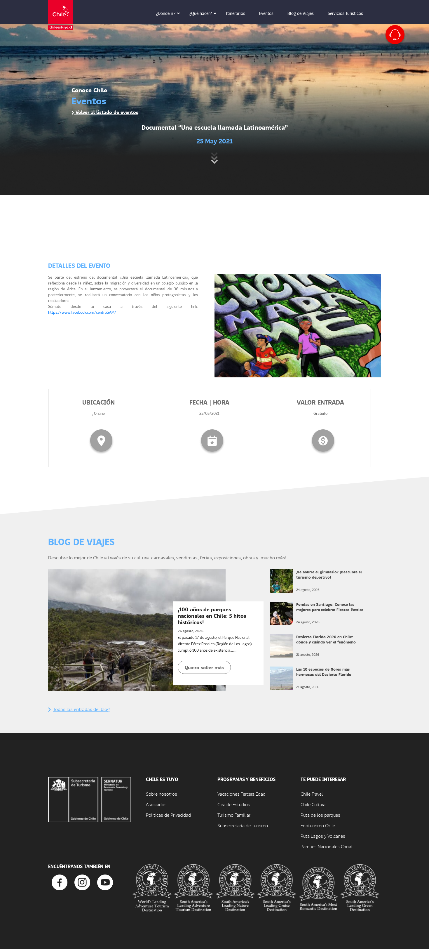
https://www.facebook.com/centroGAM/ (82, 312)
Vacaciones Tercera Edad (241, 794)
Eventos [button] (266, 13)
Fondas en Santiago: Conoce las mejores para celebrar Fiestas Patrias (330, 607)
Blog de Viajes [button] (300, 13)
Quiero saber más (204, 667)
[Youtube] (105, 882)
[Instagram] (82, 882)
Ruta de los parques (320, 815)
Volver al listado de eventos (106, 112)
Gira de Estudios (233, 804)
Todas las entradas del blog (81, 709)
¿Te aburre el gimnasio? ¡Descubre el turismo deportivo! (329, 574)
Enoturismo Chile (318, 825)
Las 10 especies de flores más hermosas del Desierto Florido (323, 672)
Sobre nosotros (161, 794)
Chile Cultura (313, 804)
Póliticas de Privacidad (168, 815)
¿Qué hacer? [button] (200, 13)
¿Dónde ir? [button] (165, 13)
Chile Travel (312, 794)
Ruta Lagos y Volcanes (323, 836)
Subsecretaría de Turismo (242, 825)
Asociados (156, 804)
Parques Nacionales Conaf (327, 846)
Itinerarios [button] (235, 13)
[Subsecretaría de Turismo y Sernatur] (89, 799)
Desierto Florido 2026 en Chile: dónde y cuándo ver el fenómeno (326, 639)
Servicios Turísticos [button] (345, 13)
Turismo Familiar (233, 815)
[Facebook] (59, 882)
